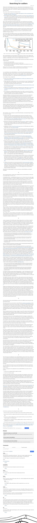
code (18, 54)
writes (24, 121)
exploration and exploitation (26, 303)
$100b (30, 252)
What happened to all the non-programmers (25, 13)
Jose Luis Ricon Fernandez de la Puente (20, 424)
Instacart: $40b (21, 138)
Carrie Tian (30, 423)
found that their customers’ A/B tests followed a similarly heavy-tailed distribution (21, 145)
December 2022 (5, 471)
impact (6, 386)
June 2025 (4, 498)
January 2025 (5, 487)
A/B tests (16, 141)
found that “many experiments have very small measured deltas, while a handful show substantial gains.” (18, 143)
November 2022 (5, 465)
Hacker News (13, 13)
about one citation (15, 127)
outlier (4, 386)
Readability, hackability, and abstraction (10, 14)
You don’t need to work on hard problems (13, 24)
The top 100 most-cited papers (16, 126)
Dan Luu (16, 15)
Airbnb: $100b (30, 136)
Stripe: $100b (6, 138)
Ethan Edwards (11, 424)
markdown (10, 451)
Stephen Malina (10, 425)
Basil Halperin (26, 423)
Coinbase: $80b (11, 138)
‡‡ (3, 284)
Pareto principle (23, 75)
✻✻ (20, 158)
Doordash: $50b (16, 138)
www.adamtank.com (6, 461)
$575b (10, 136)
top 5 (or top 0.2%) (16, 136)
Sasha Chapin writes (21, 261)
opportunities (30, 385)
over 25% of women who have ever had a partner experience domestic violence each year (18, 133)
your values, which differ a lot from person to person (18, 118)
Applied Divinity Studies (19, 423)
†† (28, 224)
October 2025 (5, 508)
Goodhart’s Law (6, 406)
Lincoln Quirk (28, 424)
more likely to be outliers (28, 231)
